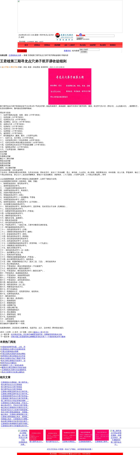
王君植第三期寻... (102, 442)
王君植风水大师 (15, 55)
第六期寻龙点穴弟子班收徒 (11, 389)
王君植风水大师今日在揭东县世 (13, 349)
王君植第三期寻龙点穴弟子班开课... (15, 398)
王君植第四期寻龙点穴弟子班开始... (15, 396)
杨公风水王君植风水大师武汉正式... (15, 407)
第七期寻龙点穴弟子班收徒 (11, 387)
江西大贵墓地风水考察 (9, 351)
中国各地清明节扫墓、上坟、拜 (13, 347)
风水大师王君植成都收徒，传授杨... (15, 412)
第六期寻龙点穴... (53, 442)
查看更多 (67, 51)
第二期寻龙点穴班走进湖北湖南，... (15, 401)
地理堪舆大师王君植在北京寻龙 (13, 356)
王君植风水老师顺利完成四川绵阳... (15, 423)
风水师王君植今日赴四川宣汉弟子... (15, 421)
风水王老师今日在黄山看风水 (13, 372)
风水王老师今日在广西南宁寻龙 (13, 358)
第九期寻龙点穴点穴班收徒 (11, 384)
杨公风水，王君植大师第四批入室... (15, 414)
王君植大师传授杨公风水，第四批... (15, 417)
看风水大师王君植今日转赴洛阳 (14, 367)
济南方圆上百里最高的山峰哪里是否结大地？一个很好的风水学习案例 (38, 337)
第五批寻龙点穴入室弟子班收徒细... (15, 410)
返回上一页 (38, 332)
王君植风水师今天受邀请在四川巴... (15, 426)
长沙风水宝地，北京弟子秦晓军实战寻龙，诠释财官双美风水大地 (36, 334)
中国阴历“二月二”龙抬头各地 (12, 365)
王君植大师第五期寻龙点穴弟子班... (15, 391)
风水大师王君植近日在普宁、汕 (13, 361)
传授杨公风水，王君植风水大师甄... (15, 419)
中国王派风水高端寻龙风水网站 (13, 354)
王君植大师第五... (69, 442)
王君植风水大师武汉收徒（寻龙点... (15, 403)
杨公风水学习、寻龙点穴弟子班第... (15, 405)
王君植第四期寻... (85, 442)
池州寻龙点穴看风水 (9, 363)
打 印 (46, 332)
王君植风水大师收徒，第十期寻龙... (15, 382)
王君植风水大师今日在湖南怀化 (14, 370)
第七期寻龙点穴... (36, 442)
